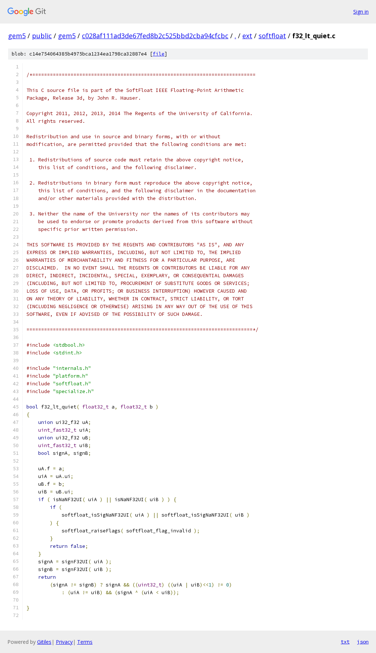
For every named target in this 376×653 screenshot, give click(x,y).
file (158, 54)
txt (345, 641)
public (42, 35)
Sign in (361, 11)
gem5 (17, 35)
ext (247, 35)
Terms (85, 641)
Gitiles (44, 641)
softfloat (272, 35)
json (363, 641)
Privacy (64, 641)
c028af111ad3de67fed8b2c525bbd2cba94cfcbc (155, 35)
